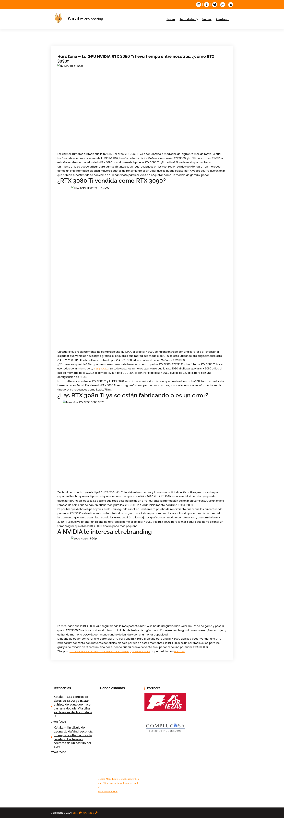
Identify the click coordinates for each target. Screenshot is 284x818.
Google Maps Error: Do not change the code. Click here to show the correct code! (118, 783)
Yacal (75, 812)
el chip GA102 (101, 368)
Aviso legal (89, 812)
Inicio (170, 19)
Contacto (222, 19)
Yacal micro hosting (108, 791)
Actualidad (188, 19)
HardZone (179, 651)
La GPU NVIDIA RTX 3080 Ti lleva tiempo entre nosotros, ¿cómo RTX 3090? (110, 651)
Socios (207, 19)
